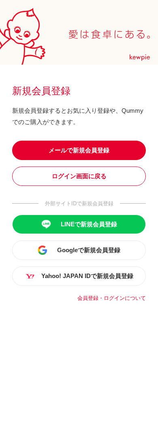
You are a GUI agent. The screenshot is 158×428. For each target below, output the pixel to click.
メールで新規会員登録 (79, 150)
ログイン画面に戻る (79, 176)
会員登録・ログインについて (111, 298)
